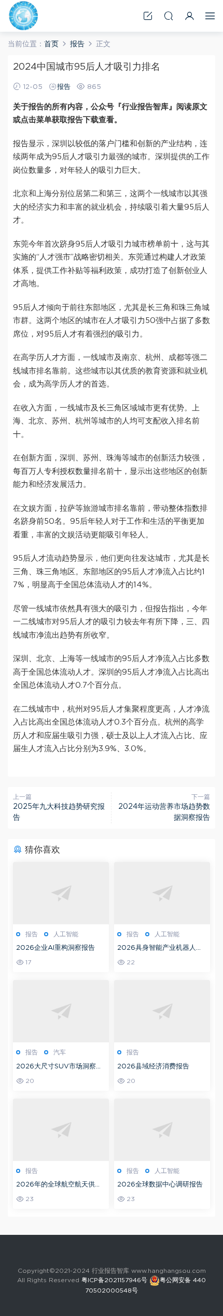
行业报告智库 (23, 15)
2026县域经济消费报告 (153, 1066)
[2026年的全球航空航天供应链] (61, 1130)
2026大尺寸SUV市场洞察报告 (59, 1067)
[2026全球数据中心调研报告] (162, 1130)
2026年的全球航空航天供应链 (59, 1185)
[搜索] (168, 16)
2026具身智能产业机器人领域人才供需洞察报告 (160, 949)
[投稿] (148, 16)
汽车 (59, 1052)
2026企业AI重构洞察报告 (55, 948)
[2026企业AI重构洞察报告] (61, 893)
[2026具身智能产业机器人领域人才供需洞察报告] (162, 893)
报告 (64, 87)
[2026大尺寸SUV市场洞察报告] (61, 1011)
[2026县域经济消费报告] (162, 1011)
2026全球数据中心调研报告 (160, 1184)
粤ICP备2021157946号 (114, 1280)
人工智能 (65, 934)
